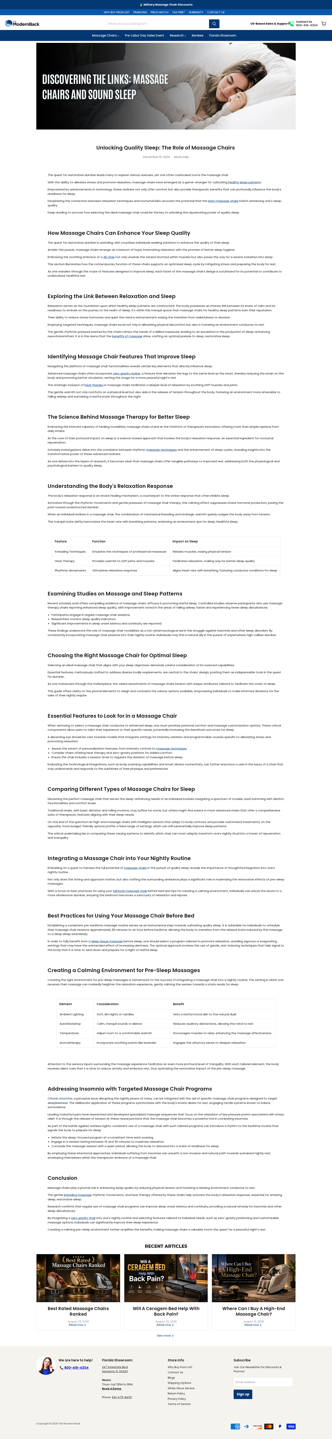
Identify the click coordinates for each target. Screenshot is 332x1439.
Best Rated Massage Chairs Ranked (78, 1311)
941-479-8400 (122, 1397)
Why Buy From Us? (180, 1367)
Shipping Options (179, 1383)
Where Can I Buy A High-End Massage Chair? (253, 1311)
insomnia (65, 1098)
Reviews (197, 35)
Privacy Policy (177, 1399)
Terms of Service (179, 1404)
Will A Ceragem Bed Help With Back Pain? (166, 1311)
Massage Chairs (105, 35)
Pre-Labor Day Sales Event (144, 35)
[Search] (214, 23)
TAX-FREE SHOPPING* (166, 5)
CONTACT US (216, 12)
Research (177, 35)
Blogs (171, 1378)
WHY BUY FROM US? (116, 12)
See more (164, 1336)
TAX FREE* (178, 12)
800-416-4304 (76, 1367)
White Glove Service (181, 1388)
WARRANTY (196, 12)
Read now (76, 1325)
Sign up (243, 1394)
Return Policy (176, 1393)
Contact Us (175, 1372)
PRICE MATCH (159, 12)
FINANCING (140, 12)
